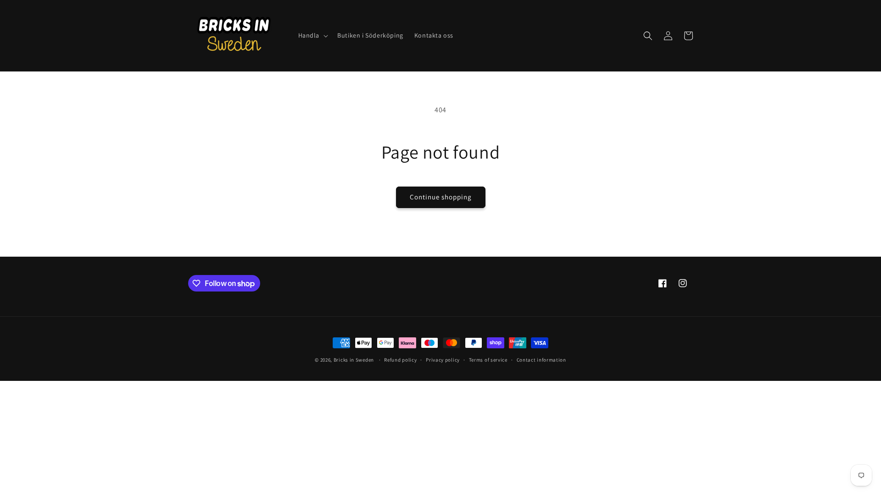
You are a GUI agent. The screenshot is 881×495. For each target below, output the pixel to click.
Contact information (541, 360)
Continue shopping (441, 196)
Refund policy (400, 360)
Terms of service (488, 360)
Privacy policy (443, 360)
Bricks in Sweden (354, 360)
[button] (312, 35)
